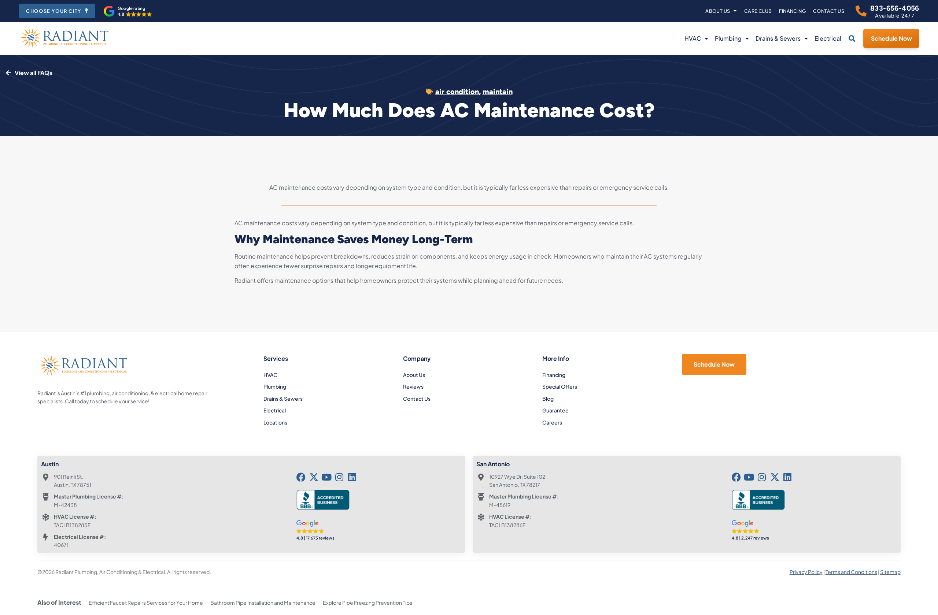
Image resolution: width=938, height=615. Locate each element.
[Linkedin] (352, 477)
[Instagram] (339, 477)
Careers (552, 422)
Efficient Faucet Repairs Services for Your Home (146, 602)
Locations (275, 422)
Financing (792, 11)
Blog (548, 398)
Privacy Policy (806, 571)
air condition (457, 91)
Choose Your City (53, 11)
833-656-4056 (894, 8)
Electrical (828, 38)
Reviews (413, 386)
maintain (498, 91)
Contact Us (828, 11)
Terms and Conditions (851, 571)
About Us (717, 11)
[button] (128, 11)
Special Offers (559, 386)
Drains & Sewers (778, 38)
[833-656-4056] (861, 10)
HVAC (692, 38)
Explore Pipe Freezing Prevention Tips (367, 602)
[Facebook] (301, 477)
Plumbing (728, 38)
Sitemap (890, 571)
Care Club (758, 11)
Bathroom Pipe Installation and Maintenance (262, 602)
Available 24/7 (895, 15)
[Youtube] (326, 477)
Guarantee (555, 410)
